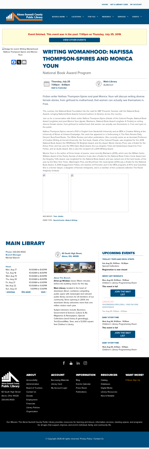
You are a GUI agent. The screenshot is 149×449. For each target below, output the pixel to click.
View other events (74, 40)
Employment (31, 399)
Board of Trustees (34, 387)
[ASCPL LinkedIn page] (78, 363)
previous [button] (10, 291)
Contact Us (31, 391)
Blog (78, 380)
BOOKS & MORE (58, 16)
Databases (105, 384)
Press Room (81, 387)
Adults (60, 216)
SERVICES (122, 16)
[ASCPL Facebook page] (64, 363)
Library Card (56, 384)
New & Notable (107, 395)
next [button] (43, 291)
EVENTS (135, 16)
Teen (55, 216)
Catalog (104, 380)
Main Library (110, 81)
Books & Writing (71, 220)
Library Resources (109, 391)
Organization (32, 411)
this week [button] (26, 291)
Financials (30, 403)
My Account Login (59, 387)
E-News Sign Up (133, 380)
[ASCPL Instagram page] (85, 363)
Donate (29, 395)
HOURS (105, 4)
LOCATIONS (76, 16)
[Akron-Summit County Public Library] (24, 16)
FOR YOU (92, 16)
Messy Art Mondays (112, 276)
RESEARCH (106, 16)
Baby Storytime (110, 317)
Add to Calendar (59, 87)
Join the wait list (123, 293)
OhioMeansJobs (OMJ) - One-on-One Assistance (120, 305)
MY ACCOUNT (136, 4)
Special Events (58, 220)
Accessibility (31, 380)
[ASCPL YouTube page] (71, 363)
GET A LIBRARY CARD (119, 4)
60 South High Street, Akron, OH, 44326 (72, 255)
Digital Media (106, 387)
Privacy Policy (86, 438)
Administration (32, 384)
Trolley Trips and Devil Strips (118, 259)
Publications (81, 391)
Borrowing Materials (60, 380)
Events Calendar (83, 384)
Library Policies (33, 407)
